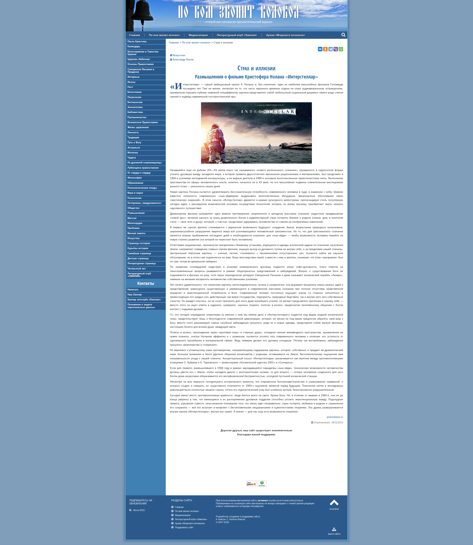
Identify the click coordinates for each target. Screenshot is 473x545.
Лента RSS (139, 510)
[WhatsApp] (341, 49)
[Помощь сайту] (256, 485)
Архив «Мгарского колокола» (285, 35)
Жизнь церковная (138, 127)
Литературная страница (141, 263)
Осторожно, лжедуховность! (144, 203)
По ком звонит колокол (164, 35)
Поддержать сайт (184, 527)
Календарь (133, 46)
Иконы (131, 82)
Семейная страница (139, 253)
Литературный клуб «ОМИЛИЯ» (139, 274)
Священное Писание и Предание (140, 70)
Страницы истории (138, 243)
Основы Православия (140, 64)
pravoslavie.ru (335, 417)
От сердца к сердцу (139, 172)
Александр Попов (183, 59)
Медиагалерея (198, 35)
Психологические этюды (142, 187)
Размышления (136, 213)
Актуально (133, 147)
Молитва (132, 152)
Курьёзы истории (137, 248)
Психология (134, 198)
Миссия (132, 218)
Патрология (134, 97)
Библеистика (135, 112)
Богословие (134, 92)
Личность (133, 132)
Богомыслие (134, 102)
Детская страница (138, 258)
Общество (133, 208)
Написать (133, 289)
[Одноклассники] (325, 49)
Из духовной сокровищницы (144, 162)
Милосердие (134, 223)
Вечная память (136, 233)
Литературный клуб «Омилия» (237, 35)
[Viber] (336, 49)
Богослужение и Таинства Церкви (142, 53)
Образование (135, 182)
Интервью (133, 77)
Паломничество (136, 117)
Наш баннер (134, 294)
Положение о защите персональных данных (141, 306)
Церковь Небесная (138, 59)
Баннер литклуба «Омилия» (144, 299)
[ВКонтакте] (320, 49)
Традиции (133, 137)
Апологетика (134, 107)
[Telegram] (330, 49)
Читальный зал (136, 268)
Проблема (133, 228)
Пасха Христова (136, 41)
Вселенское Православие (142, 122)
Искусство (133, 238)
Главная (134, 35)
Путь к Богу (134, 142)
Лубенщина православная (143, 167)
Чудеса (131, 157)
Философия (134, 177)
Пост (130, 87)
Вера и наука (135, 192)
